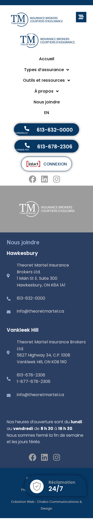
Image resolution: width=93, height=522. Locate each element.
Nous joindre (23, 242)
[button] (81, 17)
